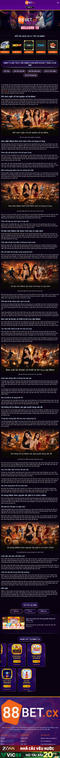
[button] (58, 3)
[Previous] (2, 48)
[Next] (57, 48)
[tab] (16, 611)
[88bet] (30, 2)
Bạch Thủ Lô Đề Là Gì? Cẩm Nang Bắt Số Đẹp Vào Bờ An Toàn (40, 619)
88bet (5, 91)
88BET (9, 727)
